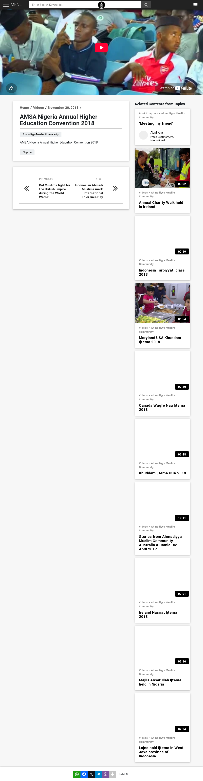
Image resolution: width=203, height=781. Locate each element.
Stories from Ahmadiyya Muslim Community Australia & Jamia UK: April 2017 (160, 542)
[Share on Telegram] (98, 774)
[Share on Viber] (105, 774)
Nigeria (27, 152)
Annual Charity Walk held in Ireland (161, 204)
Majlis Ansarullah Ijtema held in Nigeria (160, 682)
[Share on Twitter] (91, 774)
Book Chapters (148, 113)
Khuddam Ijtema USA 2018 (162, 473)
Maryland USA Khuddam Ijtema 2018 (160, 339)
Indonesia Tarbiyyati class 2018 (162, 272)
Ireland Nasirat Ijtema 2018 (158, 614)
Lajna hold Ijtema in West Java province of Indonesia (161, 751)
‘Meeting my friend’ (156, 123)
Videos (143, 192)
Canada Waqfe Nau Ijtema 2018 (162, 407)
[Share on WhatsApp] (76, 774)
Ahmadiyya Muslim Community (40, 134)
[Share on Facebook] (84, 774)
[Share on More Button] (112, 774)
